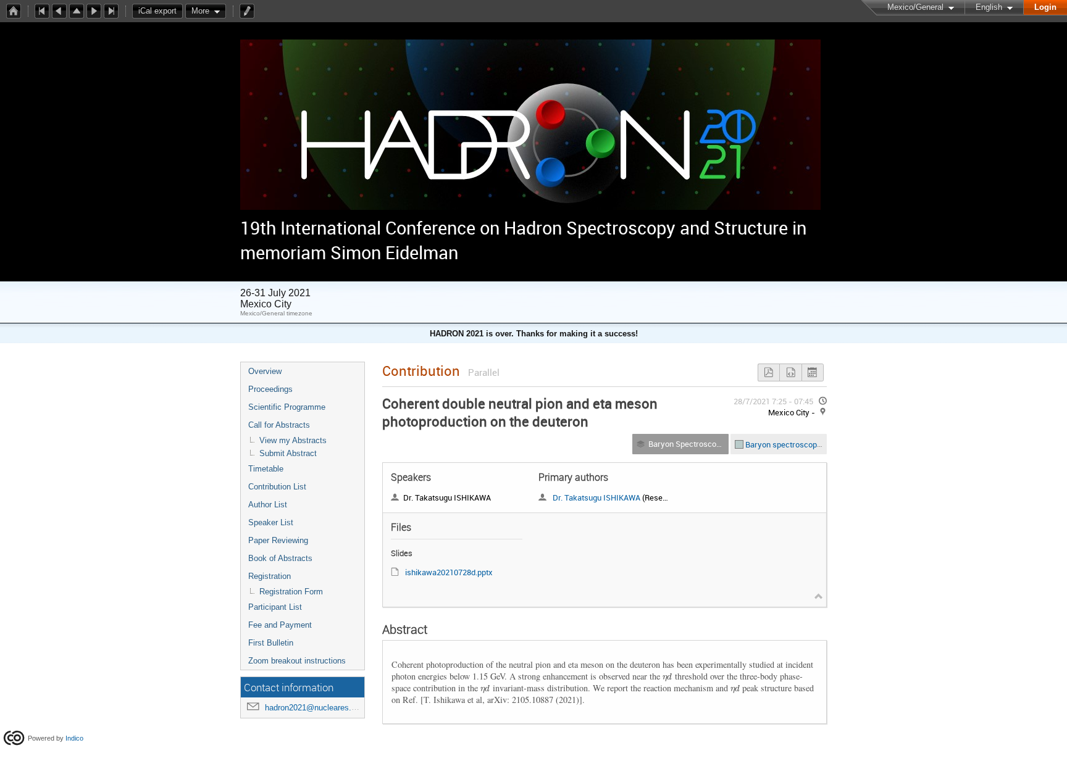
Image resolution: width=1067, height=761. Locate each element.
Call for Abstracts (279, 425)
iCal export (157, 10)
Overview (265, 371)
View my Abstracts (293, 440)
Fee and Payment (280, 625)
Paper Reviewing (278, 540)
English (989, 7)
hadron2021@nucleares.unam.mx (325, 707)
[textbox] (667, 676)
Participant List (275, 607)
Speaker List (270, 522)
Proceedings (270, 389)
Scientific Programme (286, 407)
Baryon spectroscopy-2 (787, 443)
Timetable (265, 468)
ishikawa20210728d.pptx (449, 572)
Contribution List (277, 486)
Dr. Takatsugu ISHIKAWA (596, 497)
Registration (269, 576)
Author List (267, 504)
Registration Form (291, 591)
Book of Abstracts (280, 558)
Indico (74, 737)
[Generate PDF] (768, 372)
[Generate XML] (790, 372)
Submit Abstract (288, 453)
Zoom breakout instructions (297, 660)
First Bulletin (270, 642)
